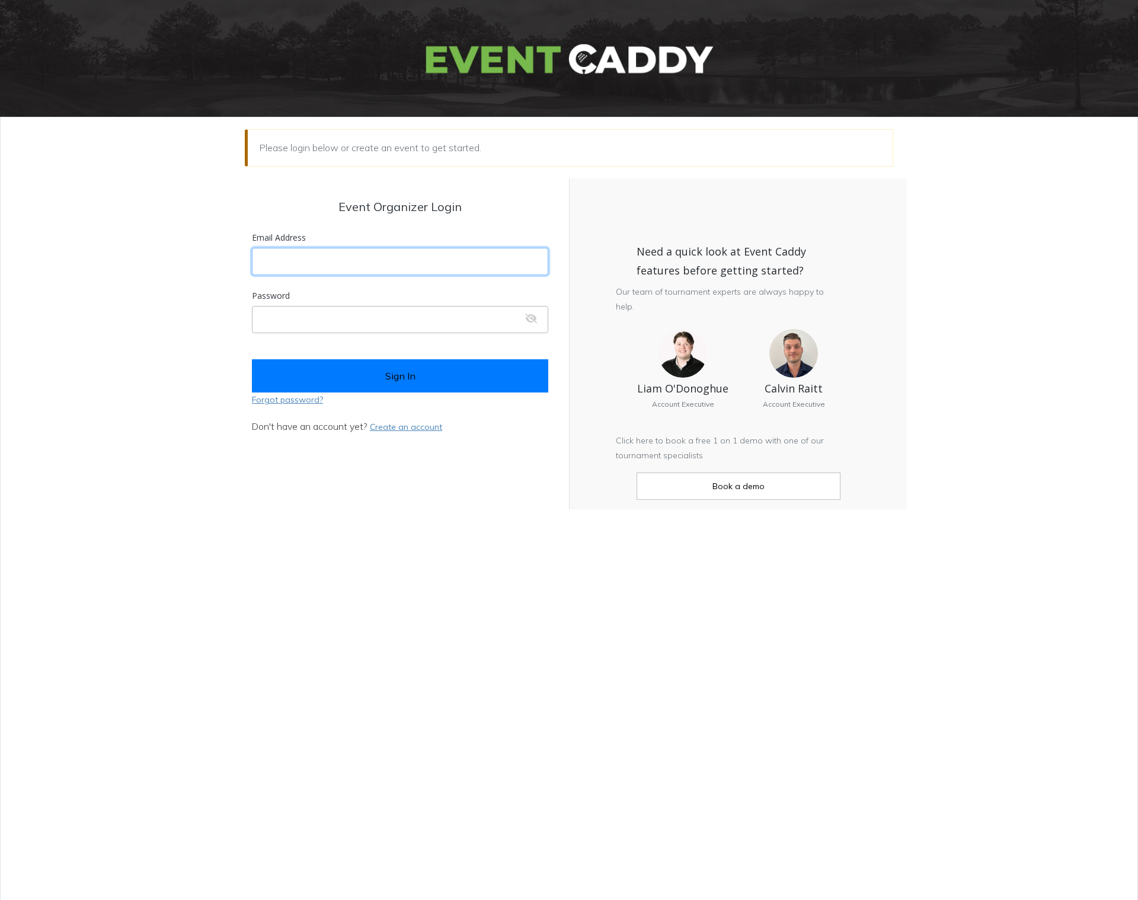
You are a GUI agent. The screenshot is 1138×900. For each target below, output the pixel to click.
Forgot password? (287, 399)
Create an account (406, 427)
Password (271, 296)
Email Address (279, 237)
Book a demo (738, 486)
